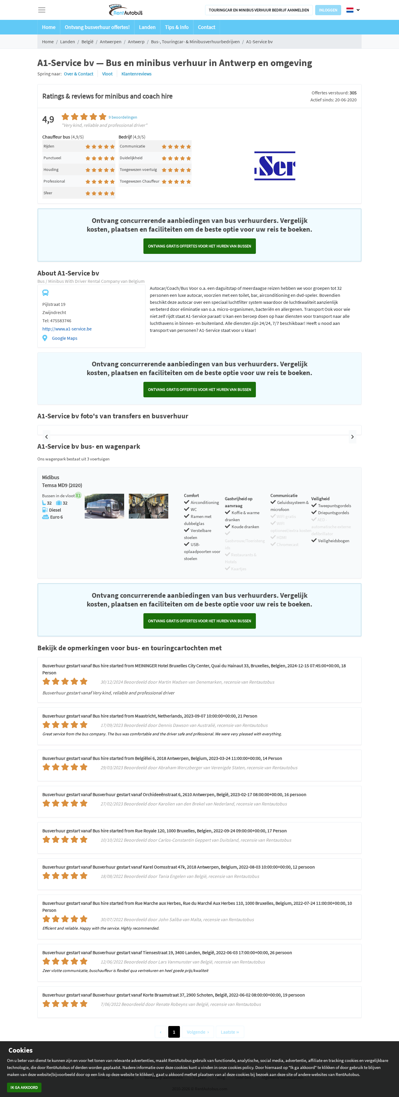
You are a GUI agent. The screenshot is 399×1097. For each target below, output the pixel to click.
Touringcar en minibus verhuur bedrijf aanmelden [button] (259, 10)
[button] (46, 436)
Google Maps (64, 338)
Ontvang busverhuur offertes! (97, 27)
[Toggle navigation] (41, 10)
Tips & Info (177, 27)
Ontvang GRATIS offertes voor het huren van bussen (199, 246)
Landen (147, 27)
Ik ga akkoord (24, 1087)
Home (48, 27)
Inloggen (328, 10)
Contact (206, 27)
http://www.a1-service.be (67, 329)
